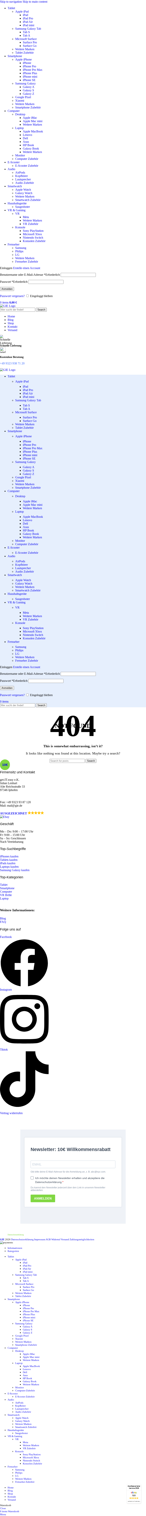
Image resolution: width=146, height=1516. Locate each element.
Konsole (20, 227)
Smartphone (7, 888)
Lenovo (27, 134)
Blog (3, 918)
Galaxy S (28, 90)
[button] (24, 815)
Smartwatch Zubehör (27, 200)
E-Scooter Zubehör (26, 165)
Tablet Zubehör (24, 52)
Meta (26, 217)
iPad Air (28, 21)
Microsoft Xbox (32, 234)
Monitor (20, 155)
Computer (6, 891)
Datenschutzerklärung (16, 1235)
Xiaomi (19, 100)
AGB (48, 1239)
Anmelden (7, 289)
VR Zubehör (30, 223)
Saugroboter (22, 206)
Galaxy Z (28, 93)
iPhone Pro (29, 66)
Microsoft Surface (26, 39)
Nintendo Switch (33, 237)
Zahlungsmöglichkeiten (82, 1239)
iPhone (27, 63)
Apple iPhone (23, 59)
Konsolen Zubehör (34, 241)
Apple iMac (30, 117)
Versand (65, 1239)
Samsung (20, 247)
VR (17, 213)
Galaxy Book (31, 148)
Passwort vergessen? (12, 296)
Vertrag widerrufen (11, 1113)
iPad (25, 15)
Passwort (14, 281)
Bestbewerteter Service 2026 (134, 1487)
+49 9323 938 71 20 (12, 363)
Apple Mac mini (32, 121)
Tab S (26, 32)
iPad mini (28, 25)
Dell (25, 138)
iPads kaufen (7, 863)
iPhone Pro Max (32, 69)
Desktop (20, 114)
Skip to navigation (11, 1)
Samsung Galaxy (25, 83)
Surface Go (29, 45)
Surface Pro (30, 42)
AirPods (20, 172)
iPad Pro (28, 18)
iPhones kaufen (9, 856)
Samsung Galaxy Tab (28, 28)
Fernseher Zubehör (26, 261)
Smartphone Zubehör (28, 107)
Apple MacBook (33, 131)
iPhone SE (29, 80)
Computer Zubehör (26, 158)
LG (17, 254)
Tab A (26, 35)
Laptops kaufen (9, 866)
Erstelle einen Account (26, 268)
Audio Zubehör (24, 182)
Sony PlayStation (33, 230)
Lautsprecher (23, 179)
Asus (26, 141)
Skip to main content (35, 1)
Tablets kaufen (8, 859)
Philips (19, 251)
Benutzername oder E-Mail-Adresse (30, 274)
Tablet (3, 884)
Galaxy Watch (23, 193)
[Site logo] (7, 306)
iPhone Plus (30, 73)
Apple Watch (23, 189)
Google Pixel (23, 97)
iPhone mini (30, 76)
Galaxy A (28, 86)
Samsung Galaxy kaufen (14, 870)
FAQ (3, 921)
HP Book (28, 145)
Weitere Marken (24, 49)
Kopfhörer (21, 176)
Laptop (19, 128)
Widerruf (55, 1239)
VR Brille (6, 895)
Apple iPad (22, 11)
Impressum (39, 1239)
